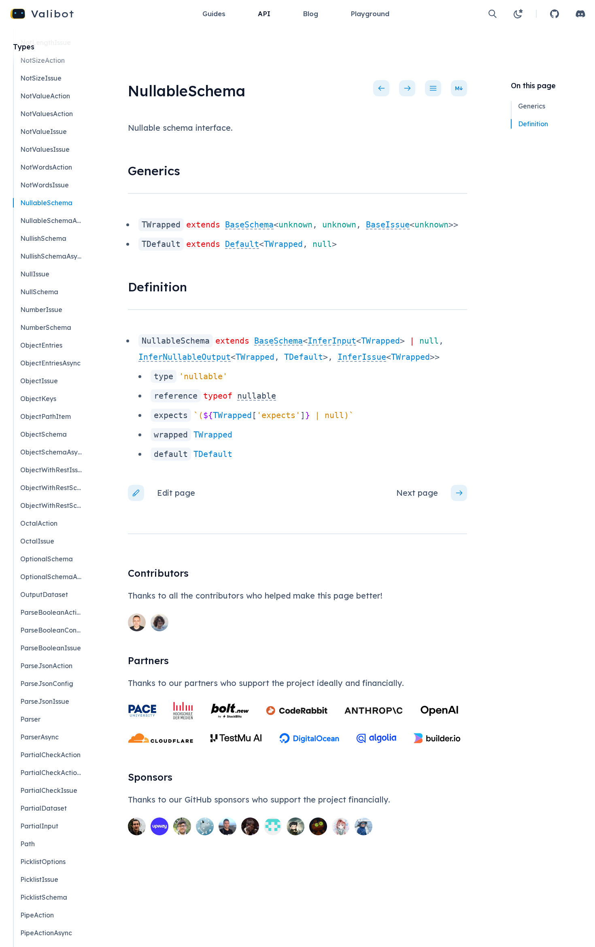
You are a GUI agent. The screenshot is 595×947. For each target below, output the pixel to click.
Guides (213, 13)
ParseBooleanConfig (51, 630)
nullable (256, 396)
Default (242, 244)
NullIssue (34, 274)
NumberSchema (45, 327)
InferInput (332, 341)
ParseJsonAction (46, 666)
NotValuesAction (46, 114)
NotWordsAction (46, 167)
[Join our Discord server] (580, 14)
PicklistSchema (43, 897)
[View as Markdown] (459, 88)
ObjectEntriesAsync (50, 363)
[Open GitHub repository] (554, 14)
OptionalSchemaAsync (51, 577)
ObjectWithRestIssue (51, 470)
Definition (533, 124)
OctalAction (38, 523)
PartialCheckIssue (48, 790)
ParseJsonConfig (46, 683)
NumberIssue (41, 310)
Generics (531, 106)
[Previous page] (381, 88)
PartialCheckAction (50, 755)
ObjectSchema (43, 434)
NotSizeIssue (41, 78)
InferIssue (362, 357)
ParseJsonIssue (44, 701)
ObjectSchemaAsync (51, 452)
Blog (310, 13)
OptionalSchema (46, 559)
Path (27, 844)
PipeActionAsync (46, 933)
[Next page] (407, 88)
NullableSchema (46, 203)
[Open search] (492, 14)
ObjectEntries (41, 345)
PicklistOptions (43, 862)
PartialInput (39, 826)
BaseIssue (388, 224)
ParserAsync (39, 737)
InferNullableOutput (184, 357)
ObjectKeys (38, 399)
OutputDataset (44, 594)
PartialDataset (43, 808)
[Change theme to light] (518, 14)
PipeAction (37, 915)
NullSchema (39, 292)
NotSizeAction (42, 60)
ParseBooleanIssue (50, 648)
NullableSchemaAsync (51, 221)
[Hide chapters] (433, 88)
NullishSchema (43, 238)
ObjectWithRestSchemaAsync (51, 505)
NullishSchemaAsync (51, 256)
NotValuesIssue (45, 149)
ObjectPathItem (45, 416)
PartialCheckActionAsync (51, 773)
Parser (30, 719)
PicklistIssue (39, 879)
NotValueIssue (43, 131)
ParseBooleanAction (51, 612)
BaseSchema (249, 224)
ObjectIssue (39, 381)
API (264, 13)
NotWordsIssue (44, 185)
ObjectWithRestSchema (51, 488)
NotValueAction (45, 96)
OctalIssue (37, 541)
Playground (370, 13)
